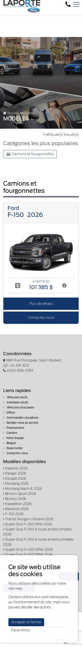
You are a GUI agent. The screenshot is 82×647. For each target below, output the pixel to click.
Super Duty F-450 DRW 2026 (28, 550)
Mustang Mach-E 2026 (23, 489)
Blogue (11, 443)
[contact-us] (68, 4)
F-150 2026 (14, 514)
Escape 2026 (15, 478)
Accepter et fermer (26, 622)
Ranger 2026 (15, 473)
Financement (15, 427)
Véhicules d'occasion (20, 407)
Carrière (11, 433)
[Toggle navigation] (76, 4)
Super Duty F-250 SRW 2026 (28, 524)
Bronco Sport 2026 (20, 494)
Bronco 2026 (15, 499)
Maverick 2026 (16, 509)
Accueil (12, 113)
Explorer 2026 (16, 468)
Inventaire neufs (17, 402)
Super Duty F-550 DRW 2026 (28, 555)
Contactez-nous (41, 318)
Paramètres (20, 630)
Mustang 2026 (16, 483)
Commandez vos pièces (22, 417)
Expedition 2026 (18, 504)
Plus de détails (41, 304)
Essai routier (14, 448)
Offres (10, 412)
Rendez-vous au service (22, 422)
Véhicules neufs (17, 397)
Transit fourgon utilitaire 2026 (28, 519)
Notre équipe (15, 438)
